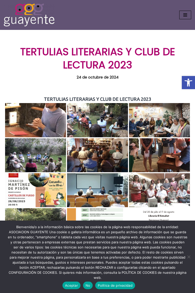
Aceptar (71, 285)
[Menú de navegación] (185, 15)
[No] (188, 256)
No (88, 285)
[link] (188, 82)
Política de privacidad (115, 285)
